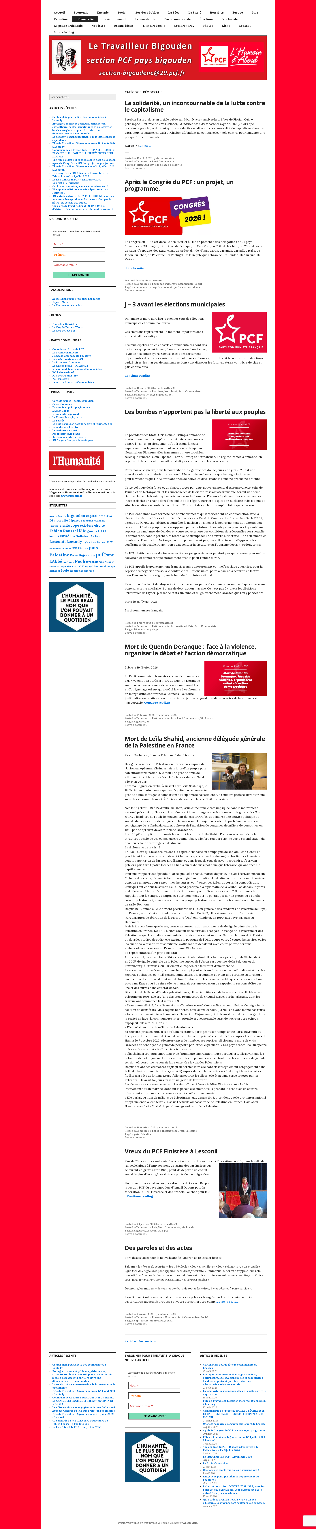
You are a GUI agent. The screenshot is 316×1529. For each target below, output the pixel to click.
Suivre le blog (64, 32)
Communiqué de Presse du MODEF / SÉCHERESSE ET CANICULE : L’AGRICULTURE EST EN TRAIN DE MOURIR (83, 153)
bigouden (139, 721)
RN (104, 562)
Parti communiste (177, 19)
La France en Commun (66, 362)
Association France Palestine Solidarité (76, 298)
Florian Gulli (141, 164)
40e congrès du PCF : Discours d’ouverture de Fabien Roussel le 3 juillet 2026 (80, 175)
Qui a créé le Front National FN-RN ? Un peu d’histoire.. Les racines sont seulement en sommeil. (83, 207)
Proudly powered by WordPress (137, 1522)
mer (110, 542)
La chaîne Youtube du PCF (68, 359)
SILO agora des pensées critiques (72, 440)
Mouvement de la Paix (60, 548)
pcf (176, 287)
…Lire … (145, 146)
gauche (92, 531)
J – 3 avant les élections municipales (175, 304)
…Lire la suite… (227, 1301)
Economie (81, 12)
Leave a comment (135, 168)
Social (122, 12)
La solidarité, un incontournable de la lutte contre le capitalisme (195, 106)
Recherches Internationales (69, 437)
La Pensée (58, 420)
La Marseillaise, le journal (67, 417)
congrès (155, 287)
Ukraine (97, 566)
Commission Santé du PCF (68, 349)
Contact (245, 25)
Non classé (170, 391)
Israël (65, 536)
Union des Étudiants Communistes (73, 382)
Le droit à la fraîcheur (65, 182)
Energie (103, 12)
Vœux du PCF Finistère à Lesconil (171, 1151)
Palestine (61, 19)
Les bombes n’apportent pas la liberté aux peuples (195, 412)
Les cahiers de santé (64, 430)
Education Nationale (93, 520)
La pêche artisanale (68, 25)
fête (82, 530)
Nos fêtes (98, 25)
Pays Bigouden (158, 394)
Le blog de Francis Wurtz (67, 327)
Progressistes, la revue (66, 433)
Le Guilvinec (81, 536)
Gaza (102, 531)
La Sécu (174, 12)
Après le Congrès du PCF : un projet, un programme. (179, 185)
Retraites (217, 12)
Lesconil (151, 1230)
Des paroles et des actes (158, 1248)
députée (74, 520)
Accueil (59, 12)
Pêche (81, 561)
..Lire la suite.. (135, 268)
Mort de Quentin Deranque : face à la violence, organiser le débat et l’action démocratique (190, 650)
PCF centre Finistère (65, 375)
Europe (237, 12)
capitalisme (141, 1320)
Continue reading (138, 375)
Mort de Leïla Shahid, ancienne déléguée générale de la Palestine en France (195, 742)
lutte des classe (159, 164)
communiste (141, 287)
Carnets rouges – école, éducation (73, 400)
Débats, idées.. (124, 25)
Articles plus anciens (140, 1341)
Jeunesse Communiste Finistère (71, 355)
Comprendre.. (184, 25)
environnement (57, 526)
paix (152, 629)
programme (68, 562)
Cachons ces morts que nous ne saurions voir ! (80, 186)
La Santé (194, 12)
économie (167, 287)
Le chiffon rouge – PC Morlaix (70, 365)
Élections (206, 19)
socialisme (194, 287)
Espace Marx (60, 302)
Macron (154, 1320)
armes (53, 516)
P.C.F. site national (63, 372)
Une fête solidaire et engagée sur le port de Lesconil (84, 159)
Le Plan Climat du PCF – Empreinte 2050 (76, 179)
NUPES (76, 548)
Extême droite (145, 19)
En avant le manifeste (65, 352)
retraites (95, 562)
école (65, 570)
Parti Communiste (163, 161)
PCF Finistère (60, 379)
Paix (255, 12)
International (179, 626)
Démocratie (85, 19)
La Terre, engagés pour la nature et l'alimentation (82, 423)
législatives (90, 542)
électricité (76, 570)
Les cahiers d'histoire (65, 427)
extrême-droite (92, 526)
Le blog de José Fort (64, 330)
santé (110, 561)
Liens (226, 25)
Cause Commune (62, 404)
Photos (208, 25)
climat (109, 516)
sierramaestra (165, 158)
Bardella (62, 516)
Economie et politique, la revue (71, 407)
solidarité (176, 164)
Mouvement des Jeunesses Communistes (77, 369)
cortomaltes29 (166, 388)
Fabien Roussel (63, 530)
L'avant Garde (60, 410)
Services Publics (147, 12)
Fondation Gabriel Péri (66, 324)
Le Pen (95, 536)
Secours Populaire (60, 566)
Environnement (114, 19)
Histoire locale (154, 25)
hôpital (54, 536)
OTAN (84, 548)
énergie (89, 570)
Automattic (190, 1522)
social (183, 287)
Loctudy (74, 541)
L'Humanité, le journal (65, 414)
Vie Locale (230, 19)
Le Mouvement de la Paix (67, 305)
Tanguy (87, 566)
